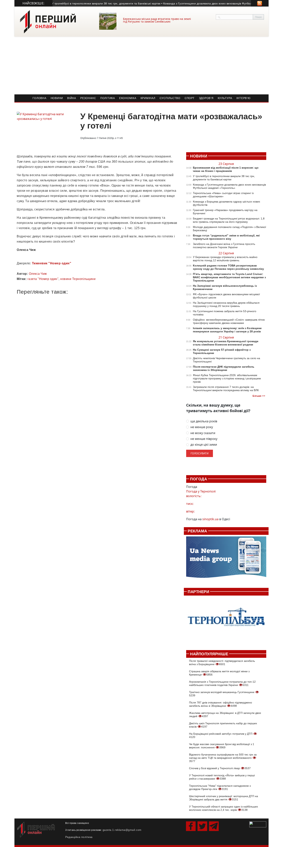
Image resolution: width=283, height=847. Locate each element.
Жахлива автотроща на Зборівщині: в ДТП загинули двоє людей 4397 (225, 714)
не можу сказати (202, 433)
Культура (225, 98)
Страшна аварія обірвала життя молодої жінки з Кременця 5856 (219, 673)
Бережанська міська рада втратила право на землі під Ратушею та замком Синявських (157, 20)
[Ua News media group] (226, 559)
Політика (107, 98)
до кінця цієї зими (203, 445)
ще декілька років (203, 421)
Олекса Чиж (38, 273)
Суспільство (170, 98)
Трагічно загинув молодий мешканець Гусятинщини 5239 (222, 694)
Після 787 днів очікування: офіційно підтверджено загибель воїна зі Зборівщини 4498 (220, 704)
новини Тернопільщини (77, 279)
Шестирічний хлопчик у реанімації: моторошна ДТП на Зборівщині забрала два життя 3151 (223, 798)
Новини (57, 98)
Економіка (127, 98)
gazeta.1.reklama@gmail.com (122, 829)
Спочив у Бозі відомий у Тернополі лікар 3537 (220, 768)
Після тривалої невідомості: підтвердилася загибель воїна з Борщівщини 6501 (222, 662)
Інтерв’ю (243, 98)
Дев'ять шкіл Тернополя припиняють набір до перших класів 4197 (223, 725)
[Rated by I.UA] (257, 824)
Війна (71, 98)
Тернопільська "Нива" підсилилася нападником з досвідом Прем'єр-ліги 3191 (220, 787)
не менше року (201, 427)
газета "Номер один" (43, 279)
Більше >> (259, 396)
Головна (39, 98)
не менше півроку (203, 439)
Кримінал (148, 98)
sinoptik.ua (210, 519)
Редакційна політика (79, 837)
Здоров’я (206, 98)
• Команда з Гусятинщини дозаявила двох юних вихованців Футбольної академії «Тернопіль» (213, 3)
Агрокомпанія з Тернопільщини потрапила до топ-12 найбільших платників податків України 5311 (222, 683)
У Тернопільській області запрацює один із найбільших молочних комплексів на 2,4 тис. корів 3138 (223, 808)
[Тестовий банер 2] (226, 620)
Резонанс (88, 98)
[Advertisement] (141, 65)
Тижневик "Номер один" (51, 263)
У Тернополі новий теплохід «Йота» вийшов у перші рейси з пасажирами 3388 (222, 777)
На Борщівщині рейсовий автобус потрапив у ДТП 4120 (221, 735)
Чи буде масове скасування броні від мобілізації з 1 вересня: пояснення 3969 (221, 746)
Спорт (190, 98)
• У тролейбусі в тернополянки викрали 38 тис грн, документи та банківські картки (94, 3)
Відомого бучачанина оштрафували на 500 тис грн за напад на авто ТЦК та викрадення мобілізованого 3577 (223, 758)
